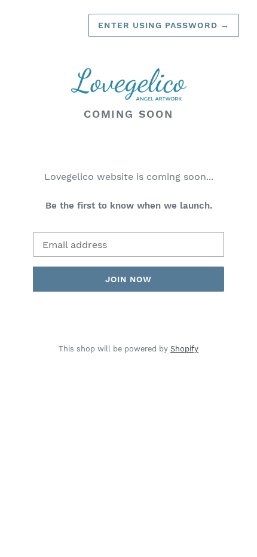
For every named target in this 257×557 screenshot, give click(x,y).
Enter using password (164, 25)
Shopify (184, 348)
